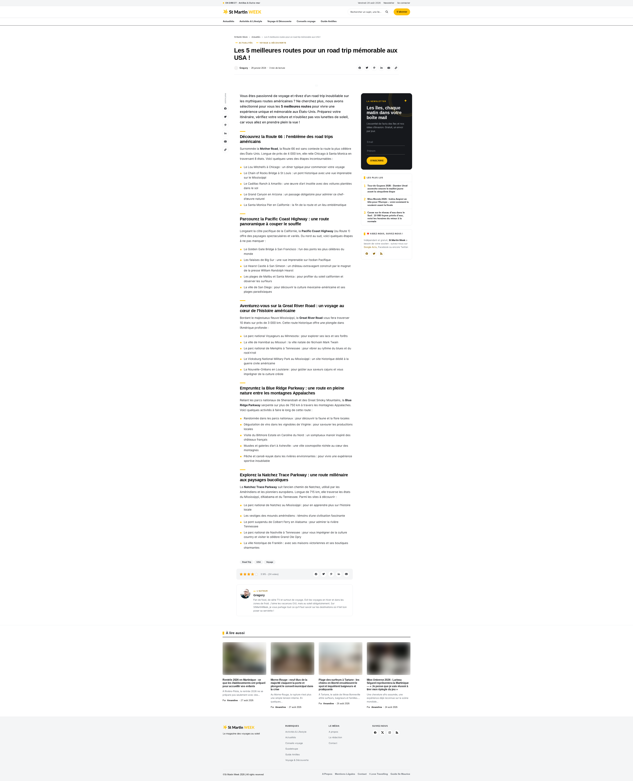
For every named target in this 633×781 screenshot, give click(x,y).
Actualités (256, 37)
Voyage (269, 562)
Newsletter (389, 3)
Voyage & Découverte (273, 43)
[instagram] (390, 733)
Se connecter (403, 3)
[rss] (397, 733)
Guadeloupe (291, 748)
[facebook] (375, 733)
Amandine (232, 700)
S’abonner (402, 12)
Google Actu (370, 247)
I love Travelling (378, 774)
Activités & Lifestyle (295, 731)
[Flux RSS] (381, 254)
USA (258, 562)
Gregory (244, 68)
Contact (333, 743)
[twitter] (382, 733)
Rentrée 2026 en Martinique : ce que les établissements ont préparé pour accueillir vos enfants (244, 683)
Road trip (246, 562)
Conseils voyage (294, 743)
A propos (333, 731)
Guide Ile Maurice (400, 774)
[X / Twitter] (374, 254)
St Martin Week (241, 37)
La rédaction (335, 737)
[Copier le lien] (396, 68)
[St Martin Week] (269, 12)
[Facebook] (367, 254)
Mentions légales (345, 774)
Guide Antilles (292, 754)
